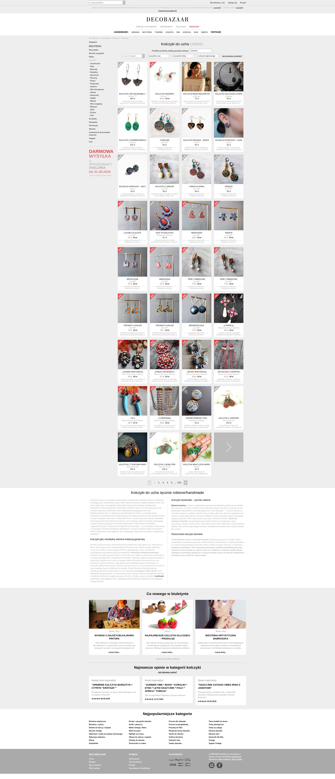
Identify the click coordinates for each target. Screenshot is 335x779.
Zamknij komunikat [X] (167, 11)
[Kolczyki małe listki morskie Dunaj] (196, 447)
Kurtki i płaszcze (135, 724)
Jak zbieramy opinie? (167, 672)
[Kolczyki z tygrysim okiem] (132, 447)
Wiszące (93, 107)
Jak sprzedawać (135, 762)
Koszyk (243, 3)
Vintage (212, 740)
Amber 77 (133, 96)
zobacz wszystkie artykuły (167, 659)
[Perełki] (228, 169)
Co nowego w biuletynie (168, 594)
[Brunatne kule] (196, 308)
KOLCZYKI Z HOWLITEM (164, 464)
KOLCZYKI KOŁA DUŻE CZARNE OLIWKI (232, 94)
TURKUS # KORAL (197, 186)
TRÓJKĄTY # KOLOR (133, 325)
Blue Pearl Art (228, 420)
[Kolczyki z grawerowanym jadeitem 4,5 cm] (132, 123)
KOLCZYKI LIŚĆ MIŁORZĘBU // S (133, 94)
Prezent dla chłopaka (177, 721)
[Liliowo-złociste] (132, 215)
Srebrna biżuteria (176, 737)
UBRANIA (135, 32)
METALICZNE (132, 279)
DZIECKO (187, 32)
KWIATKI (228, 233)
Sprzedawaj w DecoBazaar (139, 768)
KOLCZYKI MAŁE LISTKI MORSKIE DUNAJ (201, 464)
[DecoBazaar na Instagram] (212, 765)
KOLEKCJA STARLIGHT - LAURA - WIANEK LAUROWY (238, 140)
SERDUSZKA (196, 233)
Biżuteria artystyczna (97, 721)
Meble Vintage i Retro (137, 728)
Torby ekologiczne (216, 724)
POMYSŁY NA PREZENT (146, 27)
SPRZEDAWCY (166, 27)
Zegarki (92, 138)
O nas (91, 759)
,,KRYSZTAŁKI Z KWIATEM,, (229, 372)
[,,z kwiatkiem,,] (164, 401)
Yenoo (196, 142)
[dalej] (228, 447)
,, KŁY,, (132, 418)
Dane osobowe (95, 765)
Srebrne (93, 86)
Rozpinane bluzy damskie (179, 731)
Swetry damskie (175, 743)
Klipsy (91, 57)
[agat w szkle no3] (164, 215)
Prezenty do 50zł (175, 728)
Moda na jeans (135, 731)
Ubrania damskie (215, 731)
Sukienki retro (174, 740)
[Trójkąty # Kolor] (132, 308)
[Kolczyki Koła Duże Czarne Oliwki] (228, 76)
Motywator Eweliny (164, 235)
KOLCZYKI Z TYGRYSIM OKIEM (132, 464)
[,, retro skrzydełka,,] (196, 354)
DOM (196, 32)
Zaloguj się (232, 3)
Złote (92, 109)
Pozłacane (94, 84)
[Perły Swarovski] (196, 262)
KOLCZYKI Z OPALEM (164, 186)
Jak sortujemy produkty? (232, 56)
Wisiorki (92, 129)
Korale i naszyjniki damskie (140, 721)
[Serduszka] (196, 215)
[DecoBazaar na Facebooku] (219, 765)
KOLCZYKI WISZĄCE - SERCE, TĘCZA (199, 140)
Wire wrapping (96, 104)
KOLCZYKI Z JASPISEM (229, 418)
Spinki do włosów (176, 734)
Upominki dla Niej (216, 737)
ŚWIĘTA (204, 32)
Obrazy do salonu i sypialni (140, 737)
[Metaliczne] (132, 262)
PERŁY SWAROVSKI (196, 279)
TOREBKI (159, 32)
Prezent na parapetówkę (178, 724)
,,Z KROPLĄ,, (228, 325)
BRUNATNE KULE (196, 325)
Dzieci (167, 631)
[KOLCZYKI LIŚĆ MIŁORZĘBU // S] (132, 76)
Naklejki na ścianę (136, 734)
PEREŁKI (229, 186)
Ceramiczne (95, 63)
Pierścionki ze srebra (137, 743)
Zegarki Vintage (215, 743)
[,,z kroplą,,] (228, 308)
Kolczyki (92, 60)
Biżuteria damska (178, 505)
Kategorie (93, 42)
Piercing (93, 78)
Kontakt (132, 765)
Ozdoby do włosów (136, 740)
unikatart (196, 96)
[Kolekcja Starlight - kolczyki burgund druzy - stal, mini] (132, 169)
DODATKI (170, 32)
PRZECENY (194, 27)
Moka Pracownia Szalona (228, 328)
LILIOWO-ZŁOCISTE (132, 233)
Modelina (94, 72)
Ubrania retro (214, 734)
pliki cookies (237, 759)
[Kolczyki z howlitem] (164, 447)
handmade (159, 576)
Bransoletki (93, 50)
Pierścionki (93, 125)
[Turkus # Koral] (196, 169)
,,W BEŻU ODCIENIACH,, (164, 372)
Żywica (93, 112)
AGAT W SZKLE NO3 (164, 233)
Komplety (93, 119)
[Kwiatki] (228, 215)
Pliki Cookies (94, 768)
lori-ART (164, 142)
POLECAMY (181, 27)
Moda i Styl (114, 631)
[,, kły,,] (132, 401)
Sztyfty (93, 98)
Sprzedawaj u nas (217, 3)
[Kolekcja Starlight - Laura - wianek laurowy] (228, 123)
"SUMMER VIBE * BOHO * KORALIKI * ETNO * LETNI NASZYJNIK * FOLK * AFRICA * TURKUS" (166, 687)
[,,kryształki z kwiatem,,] (228, 354)
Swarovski (94, 95)
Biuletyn (92, 762)
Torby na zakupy (215, 728)
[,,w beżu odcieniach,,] (164, 354)
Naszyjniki (93, 122)
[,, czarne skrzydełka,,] (132, 354)
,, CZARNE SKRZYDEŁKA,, (132, 372)
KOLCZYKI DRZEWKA (164, 94)
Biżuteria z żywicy (96, 724)
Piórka (92, 81)
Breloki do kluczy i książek (100, 728)
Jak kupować (134, 759)
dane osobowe (224, 759)
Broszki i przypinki (96, 53)
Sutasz (93, 92)
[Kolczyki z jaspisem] (228, 401)
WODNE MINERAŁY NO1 (196, 418)
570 (179, 483)
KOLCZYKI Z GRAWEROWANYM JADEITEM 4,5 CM (141, 140)
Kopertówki (93, 743)
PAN (178, 32)
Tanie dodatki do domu (218, 721)
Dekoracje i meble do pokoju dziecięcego (105, 734)
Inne (92, 115)
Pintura (197, 467)
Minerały (93, 69)
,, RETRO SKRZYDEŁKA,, (196, 372)
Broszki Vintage (95, 731)
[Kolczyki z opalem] (164, 169)
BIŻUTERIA (147, 32)
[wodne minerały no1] (196, 401)
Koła (92, 66)
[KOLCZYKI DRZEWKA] (164, 76)
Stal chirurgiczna (97, 89)
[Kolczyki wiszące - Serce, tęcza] (196, 123)
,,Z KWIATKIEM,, (165, 418)
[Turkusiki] (164, 123)
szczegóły (217, 8)
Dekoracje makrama (97, 737)
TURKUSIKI (164, 140)
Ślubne (93, 101)
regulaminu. (237, 757)
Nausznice (94, 75)
